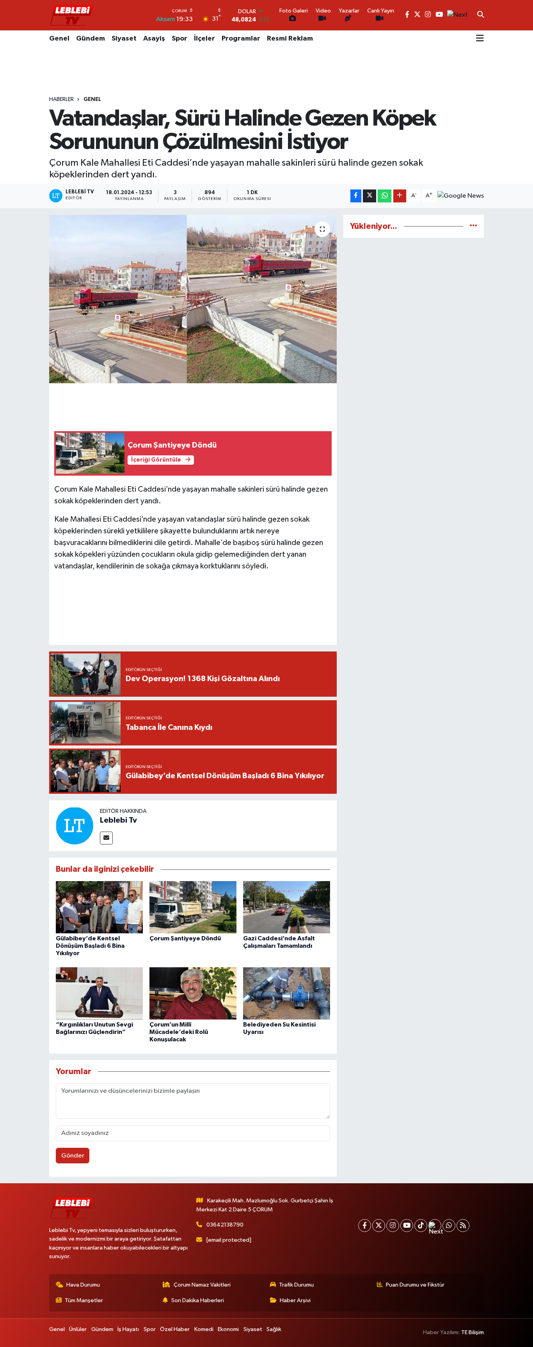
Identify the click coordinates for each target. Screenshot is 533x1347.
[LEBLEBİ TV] (71, 15)
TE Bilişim (472, 1332)
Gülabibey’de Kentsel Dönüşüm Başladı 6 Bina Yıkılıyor (90, 945)
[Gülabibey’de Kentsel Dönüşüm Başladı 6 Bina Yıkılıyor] (99, 907)
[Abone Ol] (460, 196)
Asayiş (154, 38)
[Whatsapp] (448, 1225)
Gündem (90, 38)
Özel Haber (175, 1329)
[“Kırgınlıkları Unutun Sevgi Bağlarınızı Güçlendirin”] (99, 993)
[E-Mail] (106, 838)
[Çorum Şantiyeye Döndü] (192, 907)
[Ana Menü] (480, 39)
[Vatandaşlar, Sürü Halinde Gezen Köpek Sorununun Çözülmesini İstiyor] (193, 299)
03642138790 (224, 1225)
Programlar (241, 38)
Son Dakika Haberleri (197, 1300)
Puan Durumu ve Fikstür (415, 1285)
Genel (59, 38)
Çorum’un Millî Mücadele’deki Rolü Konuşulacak (178, 1032)
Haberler (61, 99)
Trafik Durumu (296, 1285)
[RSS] (463, 1225)
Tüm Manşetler (84, 1300)
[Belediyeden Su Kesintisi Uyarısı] (286, 993)
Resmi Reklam (290, 38)
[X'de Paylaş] (369, 195)
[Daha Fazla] (399, 195)
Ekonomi (228, 1329)
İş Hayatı (128, 1329)
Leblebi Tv (118, 820)
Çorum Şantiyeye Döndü (185, 938)
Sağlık (273, 1329)
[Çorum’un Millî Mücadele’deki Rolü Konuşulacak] (192, 993)
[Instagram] (392, 1225)
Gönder (72, 1155)
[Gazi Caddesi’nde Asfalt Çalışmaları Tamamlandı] (286, 907)
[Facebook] (364, 1225)
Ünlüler (78, 1329)
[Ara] (480, 15)
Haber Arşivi (295, 1300)
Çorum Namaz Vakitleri (202, 1285)
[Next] (434, 1225)
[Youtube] (406, 1225)
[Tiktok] (420, 1225)
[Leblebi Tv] (74, 825)
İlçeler (204, 38)
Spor (179, 38)
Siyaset (124, 38)
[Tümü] (473, 226)
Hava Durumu (83, 1285)
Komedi (203, 1329)
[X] (378, 1225)
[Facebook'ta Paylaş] (355, 195)
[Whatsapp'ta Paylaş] (384, 195)
